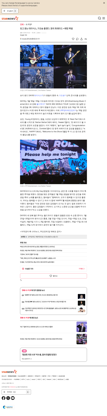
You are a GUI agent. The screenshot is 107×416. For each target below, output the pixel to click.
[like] (73, 39)
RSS (49, 376)
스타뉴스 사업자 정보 (7, 383)
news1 (33, 379)
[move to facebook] (3, 398)
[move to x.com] (8, 398)
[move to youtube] (13, 398)
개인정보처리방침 (12, 376)
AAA (54, 379)
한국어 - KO (11, 392)
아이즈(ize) (60, 379)
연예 (22, 24)
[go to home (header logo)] (10, 18)
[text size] (85, 39)
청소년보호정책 (21, 376)
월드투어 (40, 104)
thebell (49, 379)
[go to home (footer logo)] (9, 371)
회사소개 (4, 376)
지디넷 (39, 379)
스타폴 (67, 379)
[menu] (103, 18)
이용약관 (44, 376)
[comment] (77, 39)
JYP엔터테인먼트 (67, 110)
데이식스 (38, 95)
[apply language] (15, 11)
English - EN (12, 11)
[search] (99, 18)
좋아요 (55, 276)
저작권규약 (37, 376)
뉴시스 (28, 379)
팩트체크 (54, 376)
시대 (44, 379)
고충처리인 (30, 376)
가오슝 (62, 95)
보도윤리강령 (62, 376)
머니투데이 (17, 379)
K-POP (29, 24)
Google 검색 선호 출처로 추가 (30, 38)
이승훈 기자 (23, 35)
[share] (81, 39)
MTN (23, 379)
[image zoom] (84, 86)
